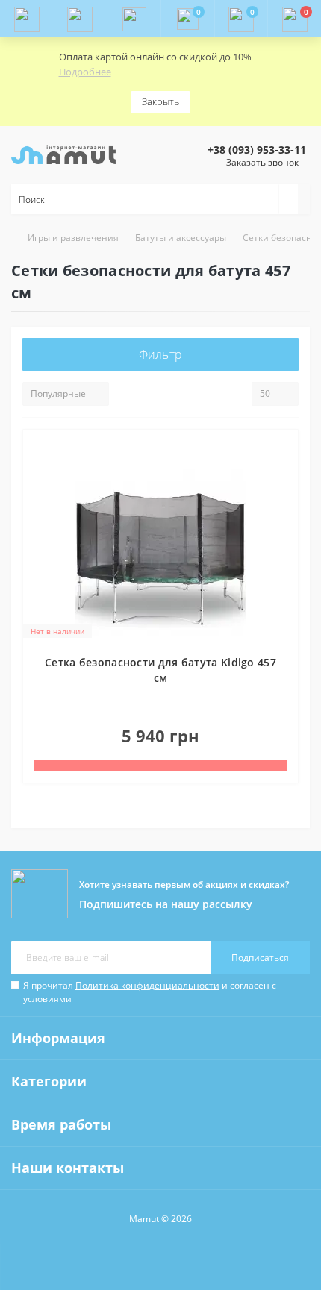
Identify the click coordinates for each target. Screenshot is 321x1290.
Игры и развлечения (73, 237)
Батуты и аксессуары (180, 237)
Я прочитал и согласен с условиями (149, 992)
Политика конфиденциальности (147, 985)
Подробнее (85, 71)
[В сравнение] (282, 479)
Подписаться (260, 957)
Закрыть (160, 101)
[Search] (288, 199)
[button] (133, 18)
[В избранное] (282, 453)
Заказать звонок (262, 162)
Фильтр (161, 354)
